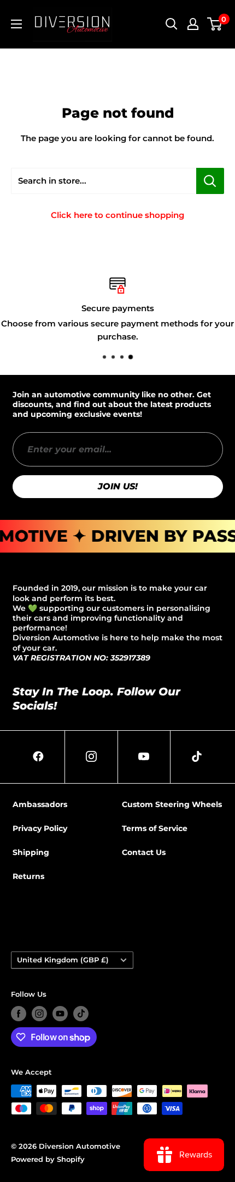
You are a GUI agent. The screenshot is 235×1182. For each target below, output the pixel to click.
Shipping (31, 852)
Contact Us (144, 852)
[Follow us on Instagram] (39, 1013)
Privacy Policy (40, 828)
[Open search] (172, 24)
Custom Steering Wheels (172, 804)
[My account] (192, 24)
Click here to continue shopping (117, 215)
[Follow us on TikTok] (81, 1013)
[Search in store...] (210, 181)
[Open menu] (16, 24)
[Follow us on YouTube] (60, 1013)
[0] (215, 24)
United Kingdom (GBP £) (63, 960)
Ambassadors (40, 804)
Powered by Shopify (48, 1159)
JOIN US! (118, 486)
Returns (28, 876)
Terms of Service (154, 828)
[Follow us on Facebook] (18, 1013)
